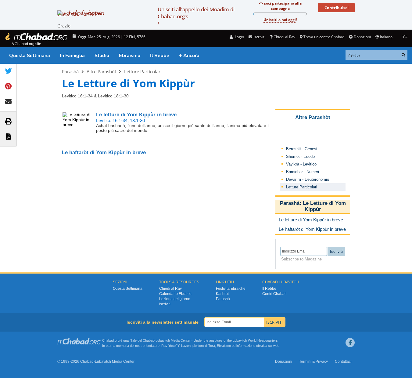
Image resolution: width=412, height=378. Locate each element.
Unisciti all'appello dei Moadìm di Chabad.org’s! (196, 16)
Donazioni (362, 36)
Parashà (70, 71)
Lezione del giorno (174, 299)
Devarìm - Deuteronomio (307, 179)
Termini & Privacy (313, 361)
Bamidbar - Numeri (302, 171)
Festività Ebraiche (230, 288)
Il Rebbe (159, 55)
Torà (211, 345)
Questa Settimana (29, 55)
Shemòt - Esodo (300, 156)
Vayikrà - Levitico (301, 164)
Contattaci (343, 361)
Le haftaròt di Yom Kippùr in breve (104, 152)
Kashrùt (222, 294)
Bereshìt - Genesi (301, 149)
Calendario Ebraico (175, 294)
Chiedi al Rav (284, 36)
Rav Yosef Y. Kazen (176, 345)
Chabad (148, 340)
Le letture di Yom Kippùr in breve (136, 115)
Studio (102, 55)
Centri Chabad (274, 294)
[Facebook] (350, 342)
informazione (245, 345)
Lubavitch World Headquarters (255, 340)
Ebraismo (129, 55)
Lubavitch (163, 340)
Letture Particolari (143, 71)
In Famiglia (72, 55)
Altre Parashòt (101, 71)
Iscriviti (164, 304)
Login (239, 36)
